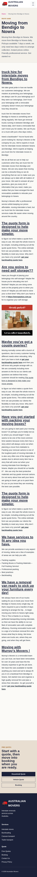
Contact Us (6, 858)
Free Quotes (6, 851)
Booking (18, 785)
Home (4, 14)
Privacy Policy (7, 862)
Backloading (6, 833)
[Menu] (33, 4)
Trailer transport (7, 840)
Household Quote (18, 774)
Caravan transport (8, 836)
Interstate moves (8, 829)
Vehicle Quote (18, 779)
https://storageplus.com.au (19, 297)
